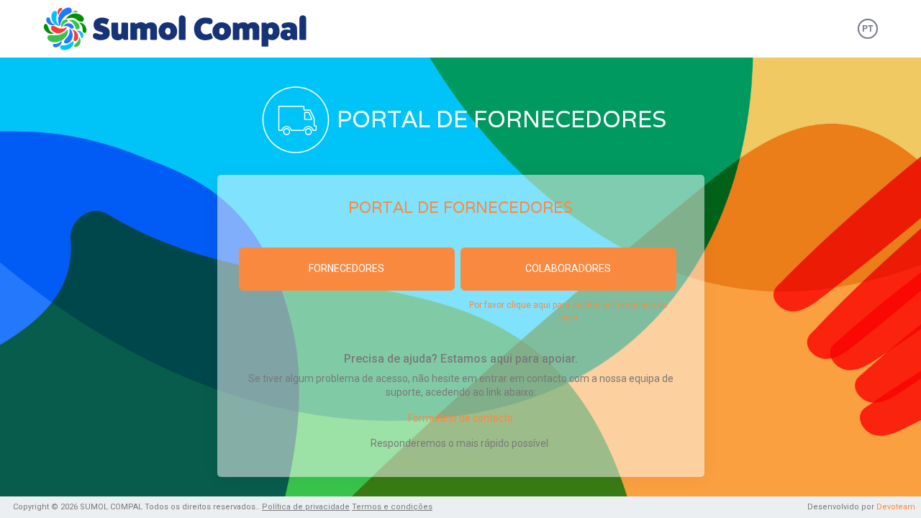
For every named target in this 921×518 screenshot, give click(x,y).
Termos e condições (392, 507)
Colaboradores (568, 268)
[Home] (180, 28)
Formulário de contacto (460, 418)
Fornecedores (346, 268)
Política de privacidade (306, 507)
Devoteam (895, 507)
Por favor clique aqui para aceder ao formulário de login (568, 311)
